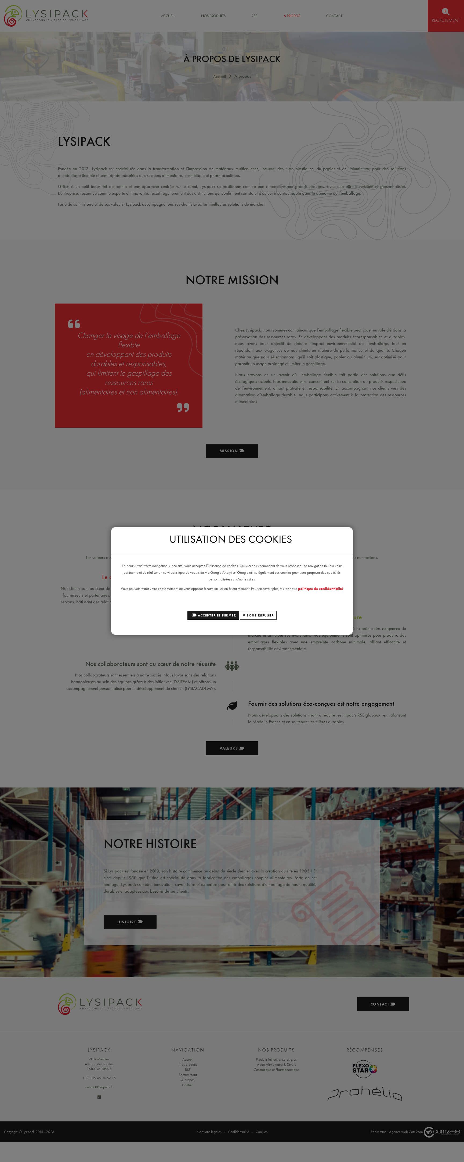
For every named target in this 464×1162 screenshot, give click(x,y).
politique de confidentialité (320, 588)
